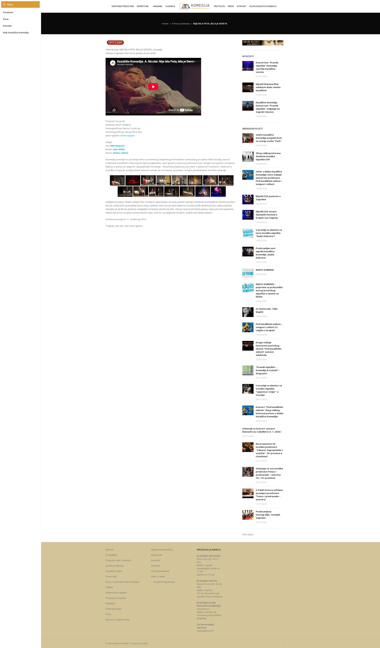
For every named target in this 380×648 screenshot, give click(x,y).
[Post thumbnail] (248, 69)
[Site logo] (194, 6)
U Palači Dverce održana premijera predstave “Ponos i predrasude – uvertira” (269, 494)
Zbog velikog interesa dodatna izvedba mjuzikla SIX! (268, 156)
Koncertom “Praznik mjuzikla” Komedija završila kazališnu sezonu (267, 67)
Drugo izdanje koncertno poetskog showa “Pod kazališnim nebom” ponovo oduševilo (268, 348)
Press (108, 614)
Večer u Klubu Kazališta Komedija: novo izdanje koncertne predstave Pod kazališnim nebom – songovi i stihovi (269, 178)
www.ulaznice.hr (205, 630)
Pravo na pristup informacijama (122, 581)
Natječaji (110, 603)
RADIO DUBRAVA (265, 269)
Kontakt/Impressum (164, 581)
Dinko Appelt (127, 135)
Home (165, 23)
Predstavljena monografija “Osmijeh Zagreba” (268, 514)
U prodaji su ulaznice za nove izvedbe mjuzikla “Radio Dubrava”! (269, 233)
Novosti (110, 549)
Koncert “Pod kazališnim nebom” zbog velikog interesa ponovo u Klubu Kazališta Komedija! (269, 411)
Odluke (109, 587)
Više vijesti (248, 534)
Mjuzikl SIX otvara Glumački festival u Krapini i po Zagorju (267, 214)
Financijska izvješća (116, 597)
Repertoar (156, 554)
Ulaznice (155, 565)
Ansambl (155, 560)
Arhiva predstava (181, 23)
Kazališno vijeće (114, 571)
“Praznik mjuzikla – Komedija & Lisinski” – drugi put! (268, 370)
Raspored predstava (162, 549)
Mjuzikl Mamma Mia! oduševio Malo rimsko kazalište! (268, 87)
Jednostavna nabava (116, 592)
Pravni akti (111, 576)
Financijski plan (114, 608)
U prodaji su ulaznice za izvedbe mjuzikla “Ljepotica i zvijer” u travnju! (269, 390)
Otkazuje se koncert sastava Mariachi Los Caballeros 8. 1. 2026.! (261, 430)
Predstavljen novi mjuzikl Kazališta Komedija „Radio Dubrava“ (265, 253)
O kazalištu (111, 554)
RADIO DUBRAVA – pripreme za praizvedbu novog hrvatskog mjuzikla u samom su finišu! (269, 290)
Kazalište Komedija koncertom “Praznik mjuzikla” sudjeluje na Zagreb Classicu (268, 107)
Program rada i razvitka (118, 560)
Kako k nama (158, 576)
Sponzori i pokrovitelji (117, 619)
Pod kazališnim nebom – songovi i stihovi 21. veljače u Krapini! (269, 327)
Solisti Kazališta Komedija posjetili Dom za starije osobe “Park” (269, 137)
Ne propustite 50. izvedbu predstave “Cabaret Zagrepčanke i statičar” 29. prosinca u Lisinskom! (269, 450)
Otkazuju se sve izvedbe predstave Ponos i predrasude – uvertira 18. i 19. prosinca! (269, 473)
